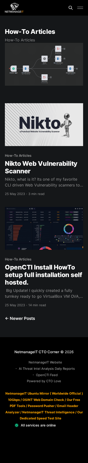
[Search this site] (71, 8)
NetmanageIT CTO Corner (36, 352)
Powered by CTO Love (44, 381)
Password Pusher (41, 406)
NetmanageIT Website (45, 362)
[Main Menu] (80, 7)
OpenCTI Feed (47, 375)
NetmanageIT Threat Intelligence (48, 412)
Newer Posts (20, 318)
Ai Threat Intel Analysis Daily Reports (47, 368)
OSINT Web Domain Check (43, 400)
